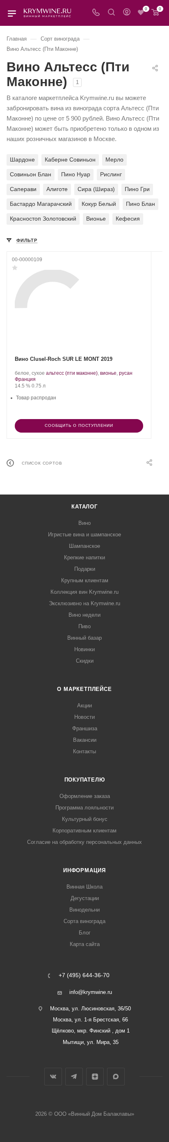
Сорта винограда (84, 921)
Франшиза (84, 728)
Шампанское (84, 546)
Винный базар (84, 638)
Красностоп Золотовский (43, 218)
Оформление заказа (84, 796)
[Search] (111, 13)
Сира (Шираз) (96, 189)
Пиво (84, 626)
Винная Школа (84, 887)
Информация (84, 870)
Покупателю (84, 780)
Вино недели (84, 615)
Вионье (96, 218)
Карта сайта (85, 944)
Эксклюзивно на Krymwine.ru (84, 603)
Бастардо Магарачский (41, 204)
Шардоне (22, 159)
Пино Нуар (75, 174)
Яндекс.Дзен (95, 1076)
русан (125, 373)
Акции (84, 705)
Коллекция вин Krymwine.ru (84, 592)
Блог (85, 933)
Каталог (84, 507)
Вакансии (84, 740)
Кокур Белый (99, 204)
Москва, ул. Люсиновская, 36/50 (90, 1008)
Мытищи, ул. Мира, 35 (91, 1042)
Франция (25, 379)
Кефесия (128, 218)
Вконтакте (53, 1076)
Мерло (114, 159)
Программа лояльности (84, 808)
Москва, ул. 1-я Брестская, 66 (90, 1020)
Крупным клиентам (84, 580)
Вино (84, 523)
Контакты (84, 751)
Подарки (84, 569)
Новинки (84, 649)
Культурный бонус (84, 819)
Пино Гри (137, 189)
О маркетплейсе (84, 689)
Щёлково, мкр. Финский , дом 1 (91, 1031)
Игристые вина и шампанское (84, 534)
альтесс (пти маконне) (72, 373)
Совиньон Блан (30, 174)
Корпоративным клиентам (84, 830)
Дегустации (85, 898)
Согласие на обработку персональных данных (84, 842)
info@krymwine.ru (90, 992)
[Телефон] (96, 13)
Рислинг (111, 174)
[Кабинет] (126, 12)
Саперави (23, 189)
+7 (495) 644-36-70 (84, 975)
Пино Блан (140, 204)
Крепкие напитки (84, 557)
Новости (84, 717)
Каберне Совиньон (70, 159)
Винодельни (84, 910)
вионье (108, 373)
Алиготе (57, 189)
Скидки (85, 661)
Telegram (74, 1076)
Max (116, 1076)
